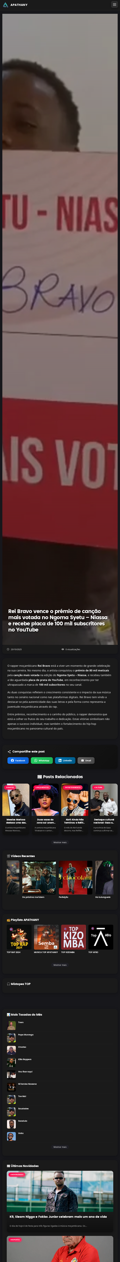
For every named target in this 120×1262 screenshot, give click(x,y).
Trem (21, 1022)
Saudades (23, 1109)
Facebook (20, 760)
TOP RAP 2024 (13, 952)
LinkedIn (67, 760)
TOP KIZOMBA (68, 952)
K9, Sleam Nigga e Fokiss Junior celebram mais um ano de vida (58, 1216)
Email (88, 760)
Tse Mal (22, 1096)
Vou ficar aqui (25, 1072)
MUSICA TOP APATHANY (46, 952)
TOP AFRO (93, 952)
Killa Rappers (24, 1059)
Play (23, 878)
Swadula (22, 1121)
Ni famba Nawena (27, 1084)
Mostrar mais (60, 842)
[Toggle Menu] (114, 4)
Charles (22, 1047)
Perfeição (48, 897)
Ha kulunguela (87, 897)
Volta (20, 1133)
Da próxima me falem (18, 897)
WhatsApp (44, 760)
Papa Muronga (25, 1035)
